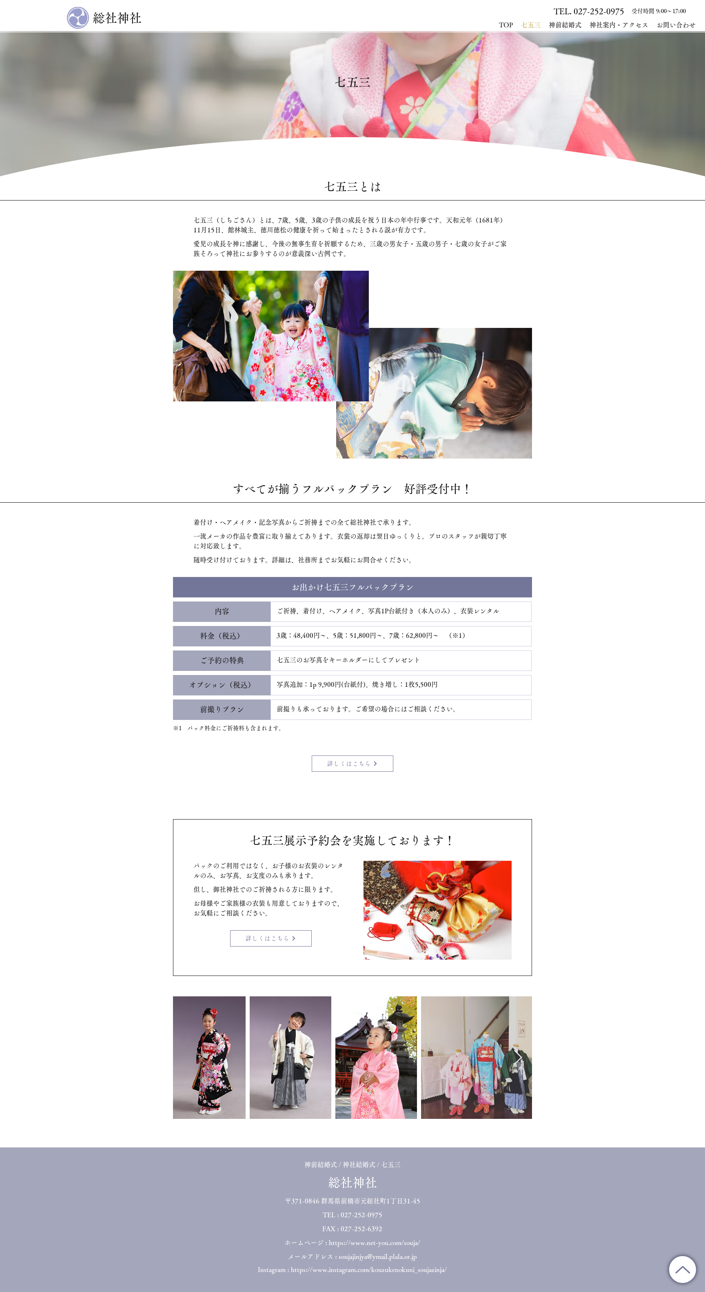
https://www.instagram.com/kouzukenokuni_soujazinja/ (369, 1269)
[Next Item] (518, 1058)
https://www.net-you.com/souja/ (374, 1242)
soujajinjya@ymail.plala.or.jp (378, 1256)
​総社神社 (117, 18)
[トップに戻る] (682, 1269)
